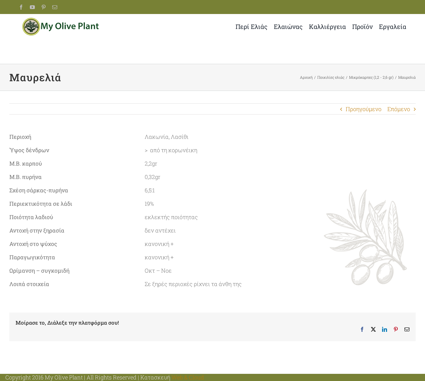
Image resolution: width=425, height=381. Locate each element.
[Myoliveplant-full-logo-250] (61, 20)
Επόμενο (398, 109)
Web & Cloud (187, 377)
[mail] (54, 7)
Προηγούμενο (363, 109)
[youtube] (32, 7)
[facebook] (21, 7)
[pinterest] (43, 7)
